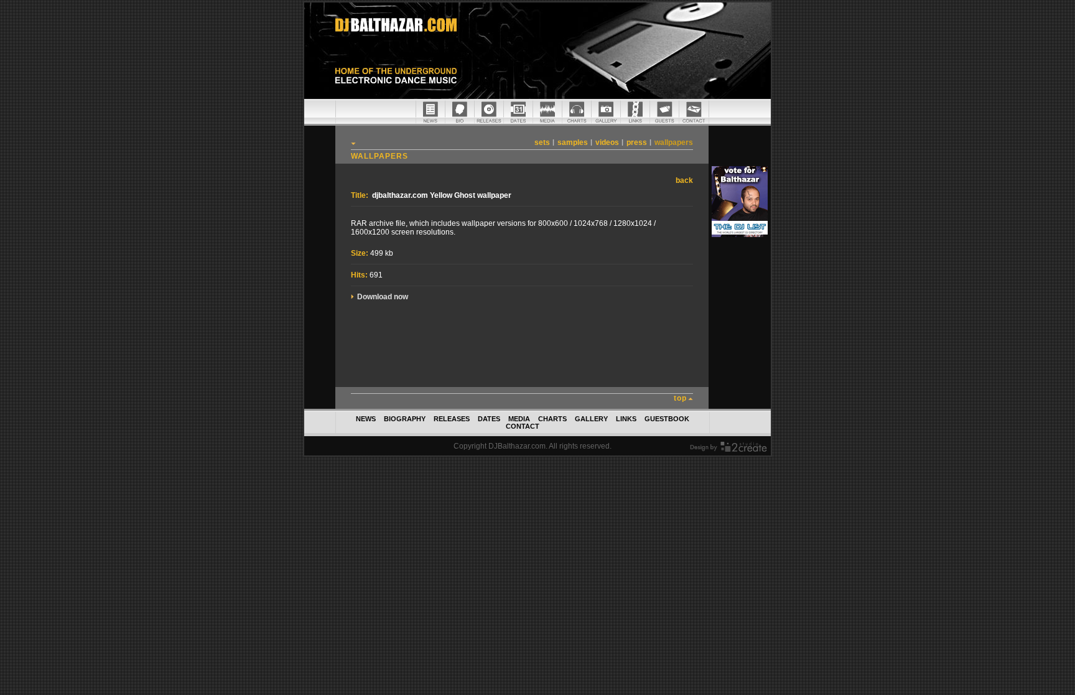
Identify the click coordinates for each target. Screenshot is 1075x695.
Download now (382, 296)
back (684, 180)
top (680, 398)
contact (522, 426)
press (636, 142)
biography (405, 418)
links (626, 418)
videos (607, 142)
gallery (591, 418)
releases (452, 418)
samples (572, 142)
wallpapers (673, 142)
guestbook (667, 418)
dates (489, 418)
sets (542, 142)
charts (552, 418)
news (366, 418)
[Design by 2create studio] (728, 449)
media (519, 418)
